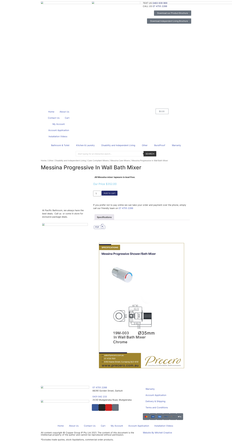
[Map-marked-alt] (115, 407)
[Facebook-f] (95, 407)
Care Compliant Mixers (98, 160)
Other (145, 145)
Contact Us (53, 118)
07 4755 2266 (126, 208)
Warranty (176, 145)
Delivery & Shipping (155, 401)
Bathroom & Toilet (60, 145)
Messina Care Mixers (120, 160)
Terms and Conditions (157, 407)
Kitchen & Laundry (85, 145)
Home (51, 111)
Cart (67, 118)
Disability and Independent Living (118, 145)
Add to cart (109, 193)
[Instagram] (102, 407)
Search (150, 153)
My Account (58, 124)
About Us (64, 111)
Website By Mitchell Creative (157, 432)
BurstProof (159, 145)
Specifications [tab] (104, 217)
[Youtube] (108, 407)
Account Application (58, 130)
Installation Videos (58, 136)
